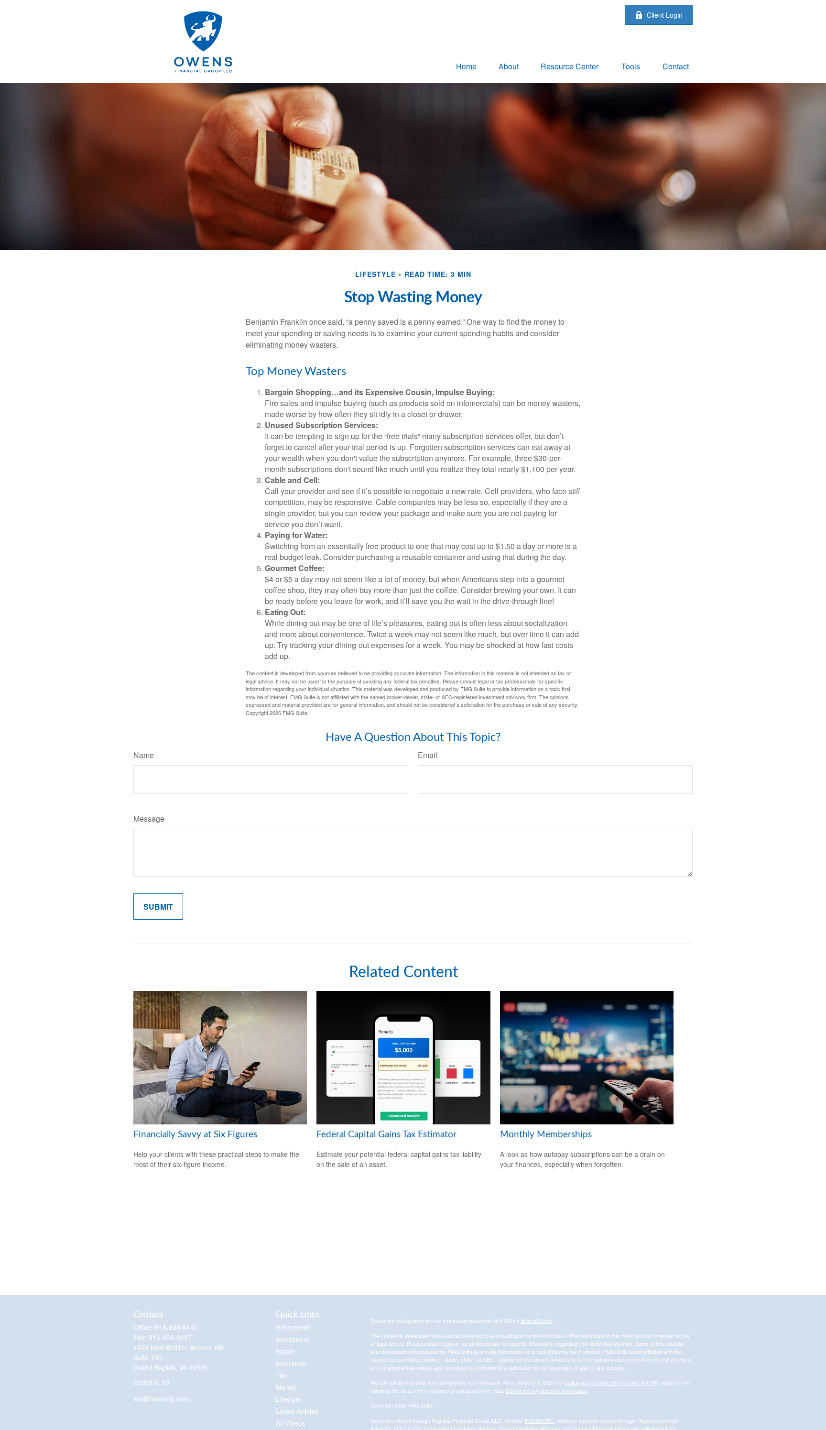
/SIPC (547, 1420)
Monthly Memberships (546, 1134)
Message (148, 818)
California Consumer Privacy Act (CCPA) (611, 1382)
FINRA (533, 1420)
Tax (281, 1375)
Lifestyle (288, 1399)
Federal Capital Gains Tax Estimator (386, 1134)
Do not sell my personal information (546, 1390)
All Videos (290, 1423)
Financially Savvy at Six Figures (195, 1134)
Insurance (291, 1363)
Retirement (292, 1327)
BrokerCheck (536, 1320)
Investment (292, 1339)
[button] (466, 66)
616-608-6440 (176, 1327)
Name (143, 754)
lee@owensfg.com (161, 1398)
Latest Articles (297, 1411)
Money (286, 1387)
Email (427, 754)
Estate (285, 1351)
